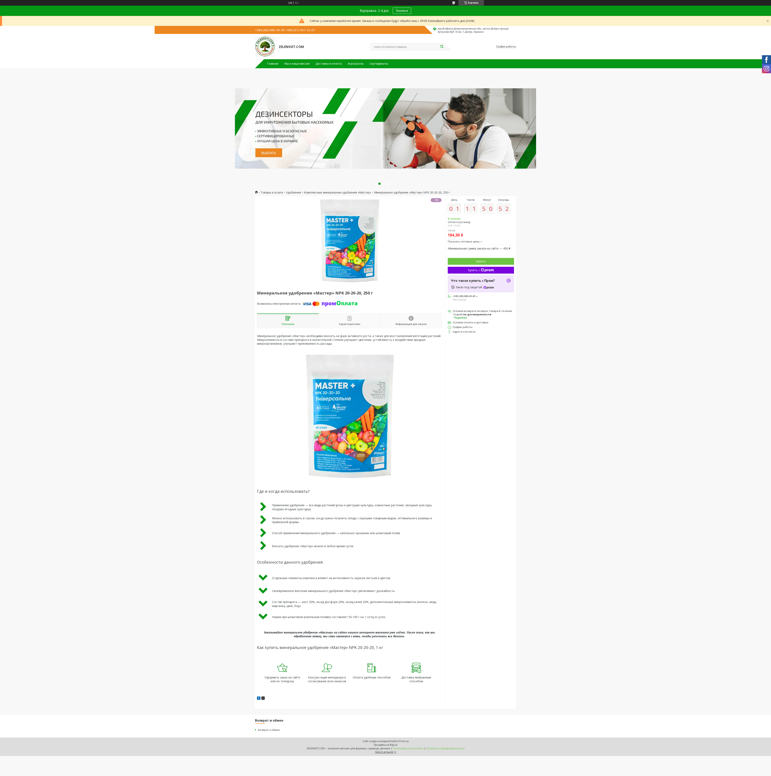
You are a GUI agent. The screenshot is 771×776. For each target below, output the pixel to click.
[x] (263, 699)
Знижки (402, 10)
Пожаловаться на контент (408, 748)
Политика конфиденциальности (445, 748)
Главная (272, 63)
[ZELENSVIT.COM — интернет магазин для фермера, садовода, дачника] (265, 47)
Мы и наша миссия (297, 63)
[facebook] (258, 699)
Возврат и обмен (269, 730)
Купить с (474, 270)
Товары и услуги (272, 192)
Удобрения (293, 192)
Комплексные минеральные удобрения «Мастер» (337, 192)
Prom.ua (404, 741)
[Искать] (442, 46)
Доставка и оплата (329, 63)
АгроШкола (355, 63)
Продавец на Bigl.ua (385, 744)
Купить (481, 261)
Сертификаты (378, 63)
